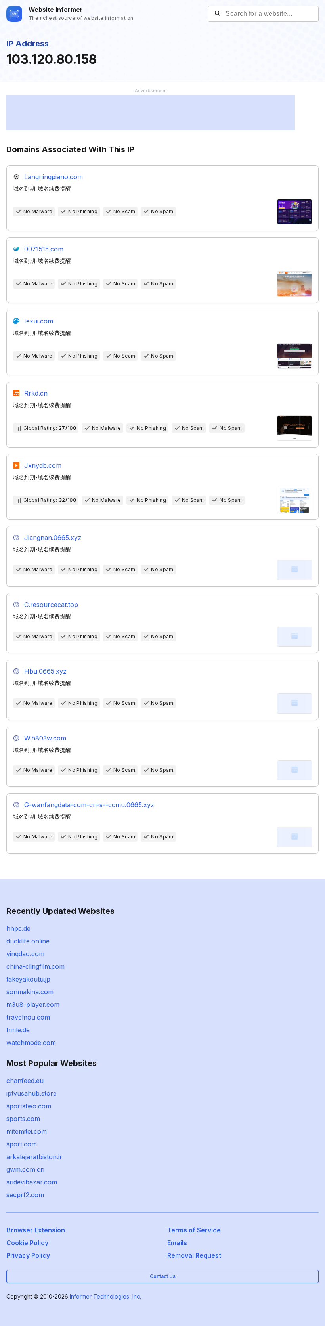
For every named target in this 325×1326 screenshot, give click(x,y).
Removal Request (194, 1255)
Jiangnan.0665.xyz (52, 537)
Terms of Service (194, 1230)
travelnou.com (28, 1017)
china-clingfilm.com (35, 966)
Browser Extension (35, 1230)
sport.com (21, 1144)
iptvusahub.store (31, 1093)
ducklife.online (28, 941)
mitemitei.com (26, 1131)
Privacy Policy (28, 1255)
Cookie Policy (27, 1243)
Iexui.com (38, 321)
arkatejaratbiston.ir (34, 1157)
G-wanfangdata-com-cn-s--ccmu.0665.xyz (89, 805)
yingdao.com (25, 954)
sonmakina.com (30, 992)
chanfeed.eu (25, 1081)
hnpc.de (18, 928)
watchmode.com (31, 1043)
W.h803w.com (45, 738)
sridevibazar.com (31, 1182)
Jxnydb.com (42, 465)
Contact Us (163, 1276)
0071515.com (43, 249)
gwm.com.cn (25, 1169)
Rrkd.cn (36, 393)
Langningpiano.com (53, 177)
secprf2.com (25, 1195)
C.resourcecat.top (51, 604)
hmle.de (18, 1030)
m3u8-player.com (32, 1004)
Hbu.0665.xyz (45, 671)
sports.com (23, 1119)
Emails (177, 1243)
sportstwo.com (28, 1106)
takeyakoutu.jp (28, 979)
